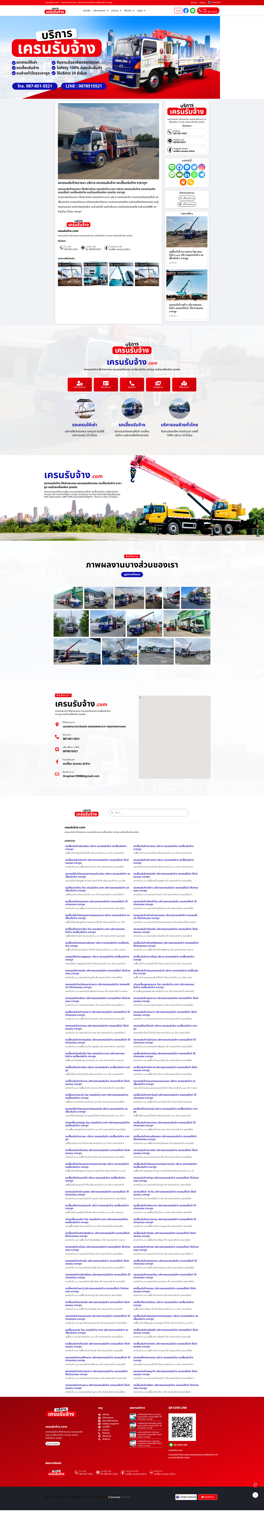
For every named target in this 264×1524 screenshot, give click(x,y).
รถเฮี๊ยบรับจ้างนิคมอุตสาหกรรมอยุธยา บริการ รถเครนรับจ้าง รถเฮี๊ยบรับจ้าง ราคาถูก (165, 1317)
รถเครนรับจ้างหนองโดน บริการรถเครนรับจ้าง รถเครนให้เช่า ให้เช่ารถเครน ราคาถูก (164, 1276)
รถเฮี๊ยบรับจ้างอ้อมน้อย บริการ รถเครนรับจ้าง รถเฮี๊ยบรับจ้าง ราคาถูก (96, 847)
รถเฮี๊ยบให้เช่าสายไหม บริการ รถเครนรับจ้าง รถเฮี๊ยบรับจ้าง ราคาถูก (97, 1068)
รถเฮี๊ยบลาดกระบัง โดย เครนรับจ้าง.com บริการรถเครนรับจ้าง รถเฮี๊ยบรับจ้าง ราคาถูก (96, 1096)
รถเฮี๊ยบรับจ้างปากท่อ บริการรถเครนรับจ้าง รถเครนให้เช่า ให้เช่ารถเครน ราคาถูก (165, 1345)
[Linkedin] (186, 174)
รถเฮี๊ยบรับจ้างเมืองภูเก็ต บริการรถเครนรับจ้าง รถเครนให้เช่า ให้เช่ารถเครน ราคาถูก (150, 1426)
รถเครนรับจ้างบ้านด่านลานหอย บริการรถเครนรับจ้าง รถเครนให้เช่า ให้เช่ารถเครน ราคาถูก (165, 916)
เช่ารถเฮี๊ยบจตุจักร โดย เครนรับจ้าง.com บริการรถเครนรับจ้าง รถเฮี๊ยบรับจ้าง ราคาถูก (96, 1220)
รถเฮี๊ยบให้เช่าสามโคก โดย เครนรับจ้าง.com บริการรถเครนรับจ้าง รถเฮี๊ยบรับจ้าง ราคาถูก (95, 930)
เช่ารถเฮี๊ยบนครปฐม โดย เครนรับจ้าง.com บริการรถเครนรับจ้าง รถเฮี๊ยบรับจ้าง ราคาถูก (97, 1124)
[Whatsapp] (194, 174)
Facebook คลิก (115, 246)
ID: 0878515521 (93, 249)
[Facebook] (179, 167)
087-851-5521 (210, 12)
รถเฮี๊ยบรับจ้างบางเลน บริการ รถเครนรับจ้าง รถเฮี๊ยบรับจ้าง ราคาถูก (163, 847)
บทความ (115, 10)
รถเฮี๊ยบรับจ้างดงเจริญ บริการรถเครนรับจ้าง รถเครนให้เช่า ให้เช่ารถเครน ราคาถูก (164, 1055)
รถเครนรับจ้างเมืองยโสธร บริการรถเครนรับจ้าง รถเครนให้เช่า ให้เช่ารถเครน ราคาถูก (97, 1276)
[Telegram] (201, 174)
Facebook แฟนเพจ (180, 148)
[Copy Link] (190, 182)
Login (140, 10)
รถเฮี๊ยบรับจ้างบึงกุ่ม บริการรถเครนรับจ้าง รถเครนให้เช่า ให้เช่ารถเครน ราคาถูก (164, 1234)
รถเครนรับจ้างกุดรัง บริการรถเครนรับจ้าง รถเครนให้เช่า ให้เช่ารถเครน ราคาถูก (97, 972)
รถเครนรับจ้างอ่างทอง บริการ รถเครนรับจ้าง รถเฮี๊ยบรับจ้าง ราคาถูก (163, 861)
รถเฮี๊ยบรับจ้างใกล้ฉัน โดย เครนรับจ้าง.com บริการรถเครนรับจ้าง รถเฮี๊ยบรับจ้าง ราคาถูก (95, 1055)
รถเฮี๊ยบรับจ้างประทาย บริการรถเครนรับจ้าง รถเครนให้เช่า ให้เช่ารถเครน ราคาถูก (97, 1082)
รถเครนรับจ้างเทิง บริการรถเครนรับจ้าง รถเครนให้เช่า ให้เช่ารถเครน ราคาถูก (150, 1434)
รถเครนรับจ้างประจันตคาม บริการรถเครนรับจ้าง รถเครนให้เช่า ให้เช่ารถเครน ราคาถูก (96, 1373)
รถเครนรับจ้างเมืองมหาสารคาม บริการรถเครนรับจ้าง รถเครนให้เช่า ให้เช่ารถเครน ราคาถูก (97, 986)
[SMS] (172, 174)
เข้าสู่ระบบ (202, 2)
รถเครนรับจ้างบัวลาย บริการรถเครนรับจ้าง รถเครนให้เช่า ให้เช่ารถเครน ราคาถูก (165, 1013)
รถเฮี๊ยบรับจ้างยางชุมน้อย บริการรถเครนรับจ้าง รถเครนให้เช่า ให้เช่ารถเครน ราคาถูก (97, 1041)
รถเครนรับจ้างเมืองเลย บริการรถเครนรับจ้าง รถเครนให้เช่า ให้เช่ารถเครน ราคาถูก (164, 1041)
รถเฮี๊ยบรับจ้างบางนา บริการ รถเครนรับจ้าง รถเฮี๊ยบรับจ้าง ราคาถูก (97, 1138)
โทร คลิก (67, 246)
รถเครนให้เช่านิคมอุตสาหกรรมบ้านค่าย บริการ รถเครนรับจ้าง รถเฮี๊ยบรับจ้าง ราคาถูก (97, 875)
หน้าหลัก (86, 10)
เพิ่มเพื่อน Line (178, 140)
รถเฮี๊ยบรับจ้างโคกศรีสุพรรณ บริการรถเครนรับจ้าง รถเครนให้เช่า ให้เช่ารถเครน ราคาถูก (166, 944)
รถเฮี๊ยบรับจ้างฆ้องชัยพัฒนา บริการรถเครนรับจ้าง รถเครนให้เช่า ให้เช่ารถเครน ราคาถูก (97, 1234)
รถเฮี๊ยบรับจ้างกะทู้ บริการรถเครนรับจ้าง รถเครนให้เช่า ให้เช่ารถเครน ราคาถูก (97, 1290)
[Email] (179, 174)
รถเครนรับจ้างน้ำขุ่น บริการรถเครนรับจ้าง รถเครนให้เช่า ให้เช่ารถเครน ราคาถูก (97, 1248)
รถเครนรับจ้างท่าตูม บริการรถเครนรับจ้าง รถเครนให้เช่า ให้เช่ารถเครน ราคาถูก (166, 1179)
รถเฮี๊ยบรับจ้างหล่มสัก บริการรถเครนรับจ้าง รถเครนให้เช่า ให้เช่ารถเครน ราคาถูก (165, 875)
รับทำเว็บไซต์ (126, 1497)
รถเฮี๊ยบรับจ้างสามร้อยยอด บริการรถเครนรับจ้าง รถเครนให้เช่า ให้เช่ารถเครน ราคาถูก (165, 1138)
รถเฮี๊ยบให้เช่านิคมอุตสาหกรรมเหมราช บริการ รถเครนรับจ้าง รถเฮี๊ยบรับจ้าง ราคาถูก (97, 916)
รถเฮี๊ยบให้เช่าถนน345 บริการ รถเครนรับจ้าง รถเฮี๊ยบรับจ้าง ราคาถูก (95, 1179)
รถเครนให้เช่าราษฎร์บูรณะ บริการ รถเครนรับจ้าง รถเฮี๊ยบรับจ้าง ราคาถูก (97, 958)
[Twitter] (194, 167)
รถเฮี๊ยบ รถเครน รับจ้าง (119, 249)
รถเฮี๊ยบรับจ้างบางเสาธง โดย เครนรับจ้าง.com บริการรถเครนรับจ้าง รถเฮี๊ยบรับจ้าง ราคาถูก (186, 255)
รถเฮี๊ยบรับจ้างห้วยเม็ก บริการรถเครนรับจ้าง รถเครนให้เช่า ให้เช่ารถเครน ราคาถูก (97, 1345)
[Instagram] (201, 167)
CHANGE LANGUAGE (188, 1497)
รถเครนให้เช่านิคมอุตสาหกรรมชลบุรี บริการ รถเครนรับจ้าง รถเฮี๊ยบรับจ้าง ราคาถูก (96, 1110)
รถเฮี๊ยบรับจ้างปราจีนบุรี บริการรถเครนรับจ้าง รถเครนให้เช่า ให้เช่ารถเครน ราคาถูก (164, 1096)
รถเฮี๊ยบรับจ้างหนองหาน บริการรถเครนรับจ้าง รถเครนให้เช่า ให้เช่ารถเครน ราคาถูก (165, 1262)
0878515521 (179, 142)
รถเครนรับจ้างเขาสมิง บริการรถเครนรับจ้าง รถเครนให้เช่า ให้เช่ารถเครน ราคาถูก (165, 1151)
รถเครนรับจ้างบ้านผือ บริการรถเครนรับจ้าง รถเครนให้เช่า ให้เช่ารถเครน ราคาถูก (97, 1262)
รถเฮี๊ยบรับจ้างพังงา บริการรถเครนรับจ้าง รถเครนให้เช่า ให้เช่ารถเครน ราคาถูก (166, 1386)
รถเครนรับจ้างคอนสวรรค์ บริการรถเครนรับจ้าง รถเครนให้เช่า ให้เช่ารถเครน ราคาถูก (97, 1317)
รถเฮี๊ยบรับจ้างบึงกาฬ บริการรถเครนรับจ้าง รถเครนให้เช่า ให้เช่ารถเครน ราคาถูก (165, 1068)
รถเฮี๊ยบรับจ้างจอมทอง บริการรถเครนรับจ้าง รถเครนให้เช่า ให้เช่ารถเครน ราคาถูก (96, 903)
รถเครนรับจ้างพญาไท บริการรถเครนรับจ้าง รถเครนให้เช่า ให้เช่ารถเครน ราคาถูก (165, 1373)
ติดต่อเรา (194, 2)
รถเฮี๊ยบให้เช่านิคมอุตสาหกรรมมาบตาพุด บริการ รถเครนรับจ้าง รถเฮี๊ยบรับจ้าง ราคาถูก (97, 1165)
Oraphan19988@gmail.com (81, 776)
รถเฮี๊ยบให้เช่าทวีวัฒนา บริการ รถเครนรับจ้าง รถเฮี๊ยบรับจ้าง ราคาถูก (163, 1303)
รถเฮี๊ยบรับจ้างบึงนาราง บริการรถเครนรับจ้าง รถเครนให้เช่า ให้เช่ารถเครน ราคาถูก (164, 1207)
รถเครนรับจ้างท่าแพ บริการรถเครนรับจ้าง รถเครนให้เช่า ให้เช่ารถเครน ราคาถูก (166, 1248)
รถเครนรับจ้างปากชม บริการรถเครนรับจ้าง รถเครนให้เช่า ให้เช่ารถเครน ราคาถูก (97, 1027)
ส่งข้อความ (158, 1471)
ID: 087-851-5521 (109, 1474)
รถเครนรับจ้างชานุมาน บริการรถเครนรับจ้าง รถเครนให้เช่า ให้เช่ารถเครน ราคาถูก (97, 1386)
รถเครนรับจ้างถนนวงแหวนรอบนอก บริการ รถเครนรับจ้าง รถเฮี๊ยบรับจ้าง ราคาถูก (164, 1082)
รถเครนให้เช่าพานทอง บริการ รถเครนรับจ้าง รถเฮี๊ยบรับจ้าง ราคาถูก (163, 1359)
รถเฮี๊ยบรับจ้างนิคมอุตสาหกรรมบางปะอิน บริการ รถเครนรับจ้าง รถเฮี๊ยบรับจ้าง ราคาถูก (165, 1165)
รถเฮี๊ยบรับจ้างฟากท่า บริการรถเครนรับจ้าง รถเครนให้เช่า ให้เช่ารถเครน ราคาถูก (97, 861)
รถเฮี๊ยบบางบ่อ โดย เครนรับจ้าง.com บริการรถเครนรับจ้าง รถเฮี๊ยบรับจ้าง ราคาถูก (96, 1331)
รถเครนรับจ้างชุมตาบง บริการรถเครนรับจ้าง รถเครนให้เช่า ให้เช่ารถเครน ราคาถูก (166, 999)
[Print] (183, 182)
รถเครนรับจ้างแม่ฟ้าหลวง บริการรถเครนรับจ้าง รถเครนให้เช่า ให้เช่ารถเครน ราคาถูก (97, 1359)
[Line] (172, 167)
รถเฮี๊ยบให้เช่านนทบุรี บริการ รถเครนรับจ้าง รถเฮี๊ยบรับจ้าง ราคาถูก (165, 1110)
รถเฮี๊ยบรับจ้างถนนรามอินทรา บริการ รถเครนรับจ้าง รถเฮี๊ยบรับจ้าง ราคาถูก (97, 944)
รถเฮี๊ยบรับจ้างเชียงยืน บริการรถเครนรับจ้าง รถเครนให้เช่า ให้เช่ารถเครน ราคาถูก (165, 1331)
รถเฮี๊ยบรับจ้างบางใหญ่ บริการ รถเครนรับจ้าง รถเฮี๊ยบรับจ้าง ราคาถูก (163, 958)
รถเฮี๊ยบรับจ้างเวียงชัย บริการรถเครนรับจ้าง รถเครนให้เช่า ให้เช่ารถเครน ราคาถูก (97, 1303)
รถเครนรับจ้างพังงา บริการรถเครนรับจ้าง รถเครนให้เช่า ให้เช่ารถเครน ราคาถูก (97, 999)
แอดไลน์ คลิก (91, 246)
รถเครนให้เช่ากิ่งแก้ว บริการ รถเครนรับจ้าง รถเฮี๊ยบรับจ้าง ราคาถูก (165, 1027)
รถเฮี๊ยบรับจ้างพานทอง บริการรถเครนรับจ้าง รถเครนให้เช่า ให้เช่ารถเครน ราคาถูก (164, 1124)
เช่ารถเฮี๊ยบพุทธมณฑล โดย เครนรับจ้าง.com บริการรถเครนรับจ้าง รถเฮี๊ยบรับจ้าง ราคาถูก (163, 986)
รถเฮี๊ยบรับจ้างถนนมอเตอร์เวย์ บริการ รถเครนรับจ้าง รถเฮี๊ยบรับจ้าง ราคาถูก (165, 972)
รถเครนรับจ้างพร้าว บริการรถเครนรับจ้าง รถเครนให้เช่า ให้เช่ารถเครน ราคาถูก (186, 308)
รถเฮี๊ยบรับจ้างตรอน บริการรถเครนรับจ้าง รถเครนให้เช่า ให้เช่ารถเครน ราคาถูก (164, 1290)
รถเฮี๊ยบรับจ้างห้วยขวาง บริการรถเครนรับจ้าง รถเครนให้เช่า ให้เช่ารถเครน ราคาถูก (149, 1417)
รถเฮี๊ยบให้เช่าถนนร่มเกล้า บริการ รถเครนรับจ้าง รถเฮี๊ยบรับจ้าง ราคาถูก (97, 1207)
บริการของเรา (99, 10)
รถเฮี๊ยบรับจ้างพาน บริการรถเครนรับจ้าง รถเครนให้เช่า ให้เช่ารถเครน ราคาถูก (150, 1443)
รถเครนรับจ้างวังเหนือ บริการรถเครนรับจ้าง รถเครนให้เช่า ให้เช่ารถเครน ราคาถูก (165, 930)
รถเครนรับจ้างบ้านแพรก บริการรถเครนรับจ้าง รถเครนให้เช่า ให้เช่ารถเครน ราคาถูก (97, 1193)
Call (204, 9)
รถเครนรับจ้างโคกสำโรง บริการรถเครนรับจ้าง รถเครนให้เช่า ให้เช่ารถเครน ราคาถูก (165, 903)
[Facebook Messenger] (186, 167)
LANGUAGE (215, 2)
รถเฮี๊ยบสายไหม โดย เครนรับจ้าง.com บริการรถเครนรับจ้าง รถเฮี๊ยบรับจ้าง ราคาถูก (97, 889)
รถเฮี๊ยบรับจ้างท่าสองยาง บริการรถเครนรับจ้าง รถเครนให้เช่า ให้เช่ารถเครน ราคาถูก (97, 1013)
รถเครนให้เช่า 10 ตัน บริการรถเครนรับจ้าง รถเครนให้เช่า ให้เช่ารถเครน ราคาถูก (164, 1193)
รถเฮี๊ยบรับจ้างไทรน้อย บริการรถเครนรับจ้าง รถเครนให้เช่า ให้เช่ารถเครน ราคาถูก (97, 1151)
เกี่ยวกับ (127, 10)
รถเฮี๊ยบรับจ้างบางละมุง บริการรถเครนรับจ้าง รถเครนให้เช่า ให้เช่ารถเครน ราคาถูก (164, 1220)
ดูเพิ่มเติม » (173, 263)
